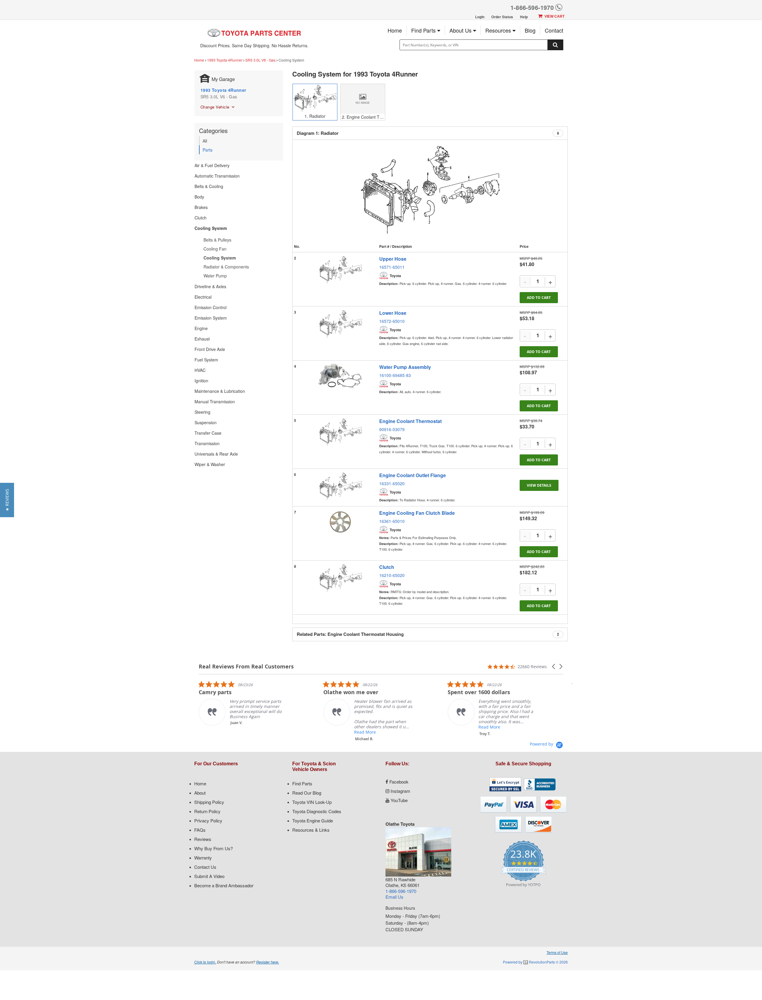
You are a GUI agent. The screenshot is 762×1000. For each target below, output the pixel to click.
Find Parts (424, 30)
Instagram (399, 791)
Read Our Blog (306, 793)
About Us (461, 30)
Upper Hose (392, 258)
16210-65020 (392, 575)
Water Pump (215, 276)
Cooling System (211, 228)
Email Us (394, 897)
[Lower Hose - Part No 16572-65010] (340, 324)
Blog (530, 30)
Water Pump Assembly (405, 367)
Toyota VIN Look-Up (312, 802)
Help (524, 16)
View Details (539, 485)
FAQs (200, 830)
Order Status (502, 16)
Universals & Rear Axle (216, 454)
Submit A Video (209, 876)
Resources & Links (311, 830)
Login (479, 16)
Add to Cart (539, 297)
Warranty (203, 857)
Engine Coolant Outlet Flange (412, 475)
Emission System (211, 318)
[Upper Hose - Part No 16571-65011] (340, 270)
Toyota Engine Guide (312, 820)
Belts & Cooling (209, 186)
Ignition (201, 381)
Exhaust (202, 339)
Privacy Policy (208, 820)
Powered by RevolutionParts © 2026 (535, 961)
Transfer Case (208, 433)
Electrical (203, 297)
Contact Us (205, 867)
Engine (201, 328)
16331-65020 (392, 483)
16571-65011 (392, 267)
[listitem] (232, 703)
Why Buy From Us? (213, 848)
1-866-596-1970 (532, 7)
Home (395, 30)
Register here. (267, 961)
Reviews (202, 839)
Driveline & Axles (210, 286)
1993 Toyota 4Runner (224, 59)
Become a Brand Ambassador (223, 885)
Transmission (207, 443)
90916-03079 (392, 429)
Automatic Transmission (217, 176)
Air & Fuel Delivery (212, 165)
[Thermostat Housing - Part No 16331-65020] (340, 486)
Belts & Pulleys (217, 240)
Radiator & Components (226, 267)
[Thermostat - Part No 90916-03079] (340, 432)
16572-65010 (392, 321)
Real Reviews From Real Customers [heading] (246, 666)
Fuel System (206, 360)
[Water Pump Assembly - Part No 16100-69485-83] (340, 376)
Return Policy (207, 811)
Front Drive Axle (210, 349)
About (200, 793)
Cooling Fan (215, 249)
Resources (498, 30)
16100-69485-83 (395, 375)
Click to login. (205, 961)
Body (199, 197)
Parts (207, 150)
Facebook (398, 781)
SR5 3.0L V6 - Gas (260, 59)
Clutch (200, 218)
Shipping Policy (209, 802)
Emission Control (211, 307)
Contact (554, 30)
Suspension (206, 422)
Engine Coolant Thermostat (410, 421)
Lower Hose (392, 312)
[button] (554, 666)
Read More (353, 732)
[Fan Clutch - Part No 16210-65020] (340, 578)
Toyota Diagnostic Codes (316, 811)
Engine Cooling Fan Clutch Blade (417, 512)
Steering (202, 412)
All (205, 141)
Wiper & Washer (210, 464)
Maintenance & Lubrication (220, 391)
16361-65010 (392, 521)
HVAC (200, 370)
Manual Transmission (215, 401)
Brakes (201, 207)
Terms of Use (557, 952)
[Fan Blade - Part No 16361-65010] (340, 522)
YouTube (398, 800)
